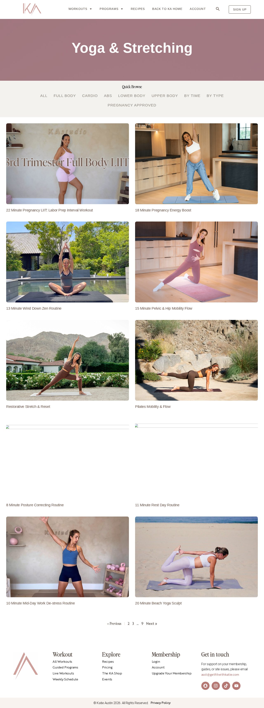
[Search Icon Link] (218, 9)
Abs (108, 96)
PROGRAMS (109, 8)
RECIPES (138, 8)
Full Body (65, 96)
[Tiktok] (226, 686)
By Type (215, 96)
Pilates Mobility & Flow (153, 407)
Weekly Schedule (65, 679)
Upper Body (165, 96)
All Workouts (62, 662)
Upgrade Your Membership (172, 673)
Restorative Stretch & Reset (28, 407)
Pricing (107, 667)
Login (156, 662)
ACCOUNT (198, 8)
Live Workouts (63, 673)
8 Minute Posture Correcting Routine (35, 505)
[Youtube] (236, 686)
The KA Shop (112, 673)
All (43, 96)
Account (158, 667)
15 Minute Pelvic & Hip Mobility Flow (163, 308)
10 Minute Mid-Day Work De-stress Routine (40, 603)
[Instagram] (216, 686)
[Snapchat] (205, 686)
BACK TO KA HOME (167, 8)
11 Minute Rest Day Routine (157, 505)
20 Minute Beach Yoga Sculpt (158, 603)
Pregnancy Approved (132, 105)
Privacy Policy (161, 703)
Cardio (90, 96)
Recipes (108, 662)
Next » (151, 624)
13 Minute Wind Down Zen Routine (33, 308)
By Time (192, 96)
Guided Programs (65, 667)
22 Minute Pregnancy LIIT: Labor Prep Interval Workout (49, 210)
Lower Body (131, 96)
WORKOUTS (77, 8)
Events (107, 679)
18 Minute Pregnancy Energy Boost (163, 210)
